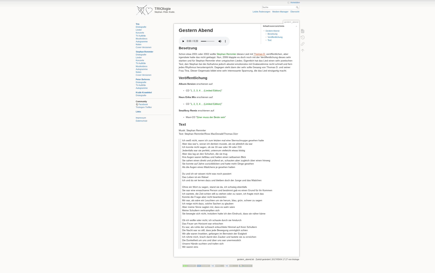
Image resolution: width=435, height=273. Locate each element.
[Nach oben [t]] (303, 50)
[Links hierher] (303, 44)
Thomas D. (260, 54)
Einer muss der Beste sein (211, 117)
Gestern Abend (272, 31)
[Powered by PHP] (203, 266)
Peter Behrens (143, 79)
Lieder (139, 30)
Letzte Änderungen (261, 12)
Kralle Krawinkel (144, 92)
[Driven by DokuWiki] (246, 266)
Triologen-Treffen (144, 107)
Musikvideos (141, 39)
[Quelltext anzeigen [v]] (303, 31)
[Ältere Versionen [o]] (303, 37)
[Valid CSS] (231, 266)
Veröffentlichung (275, 37)
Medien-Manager (280, 12)
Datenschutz (141, 121)
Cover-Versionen (143, 47)
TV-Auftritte (141, 36)
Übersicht (294, 12)
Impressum (141, 118)
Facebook (143, 104)
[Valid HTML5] (217, 266)
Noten (138, 44)
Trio (137, 24)
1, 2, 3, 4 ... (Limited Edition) (206, 90)
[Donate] (189, 266)
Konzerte (140, 33)
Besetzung (272, 34)
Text (269, 40)
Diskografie (141, 27)
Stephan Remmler (144, 52)
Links (138, 112)
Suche (297, 7)
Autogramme (142, 41)
